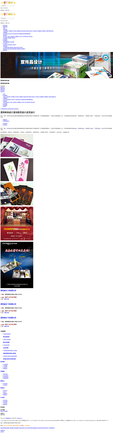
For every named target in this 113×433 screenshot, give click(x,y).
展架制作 (12, 427)
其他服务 (5, 105)
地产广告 (24, 102)
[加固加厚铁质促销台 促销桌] (10, 350)
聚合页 (4, 106)
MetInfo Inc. (19, 418)
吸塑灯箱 (54, 96)
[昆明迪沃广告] (56, 3)
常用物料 (41, 96)
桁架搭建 (3, 427)
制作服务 (5, 95)
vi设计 (11, 102)
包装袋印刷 (23, 99)
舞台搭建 (7, 427)
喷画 (32, 427)
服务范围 (3, 88)
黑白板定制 (45, 427)
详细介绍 (5, 123)
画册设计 (20, 102)
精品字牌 (26, 96)
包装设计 (15, 102)
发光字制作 (27, 427)
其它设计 (3, 91)
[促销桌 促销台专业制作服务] (10, 356)
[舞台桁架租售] (6, 333)
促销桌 (29, 96)
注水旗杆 (37, 96)
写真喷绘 (46, 96)
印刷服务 (5, 98)
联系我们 (5, 124)
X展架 (49, 96)
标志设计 (7, 102)
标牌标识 (21, 96)
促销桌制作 (16, 427)
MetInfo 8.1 (8, 418)
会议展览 (5, 103)
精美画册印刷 (29, 99)
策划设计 (3, 90)
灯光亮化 (17, 96)
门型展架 (12, 96)
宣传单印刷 (40, 427)
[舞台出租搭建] (6, 339)
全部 (4, 28)
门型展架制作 (51, 427)
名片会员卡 (12, 99)
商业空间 (28, 102)
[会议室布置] (6, 345)
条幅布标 (35, 427)
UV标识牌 (7, 96)
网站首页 (5, 25)
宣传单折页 (18, 99)
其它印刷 (7, 99)
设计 (10, 128)
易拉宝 (33, 96)
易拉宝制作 (22, 427)
